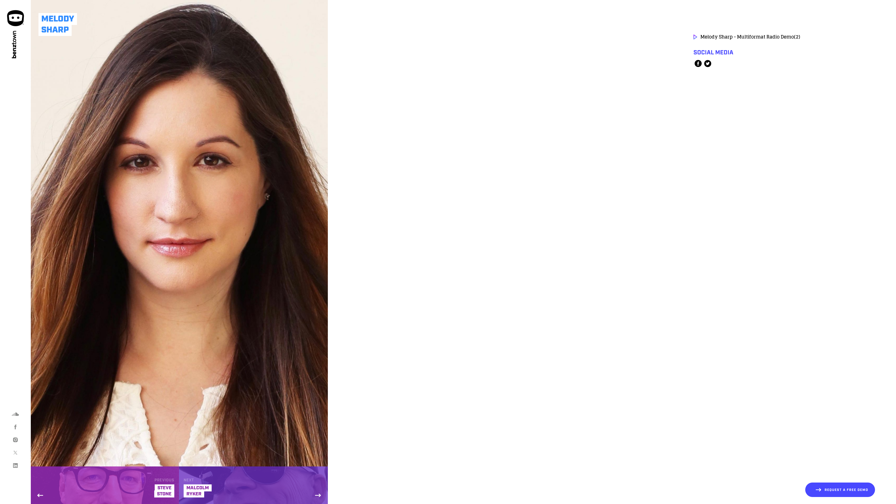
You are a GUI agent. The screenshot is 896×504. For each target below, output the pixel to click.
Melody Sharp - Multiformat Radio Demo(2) (750, 37)
